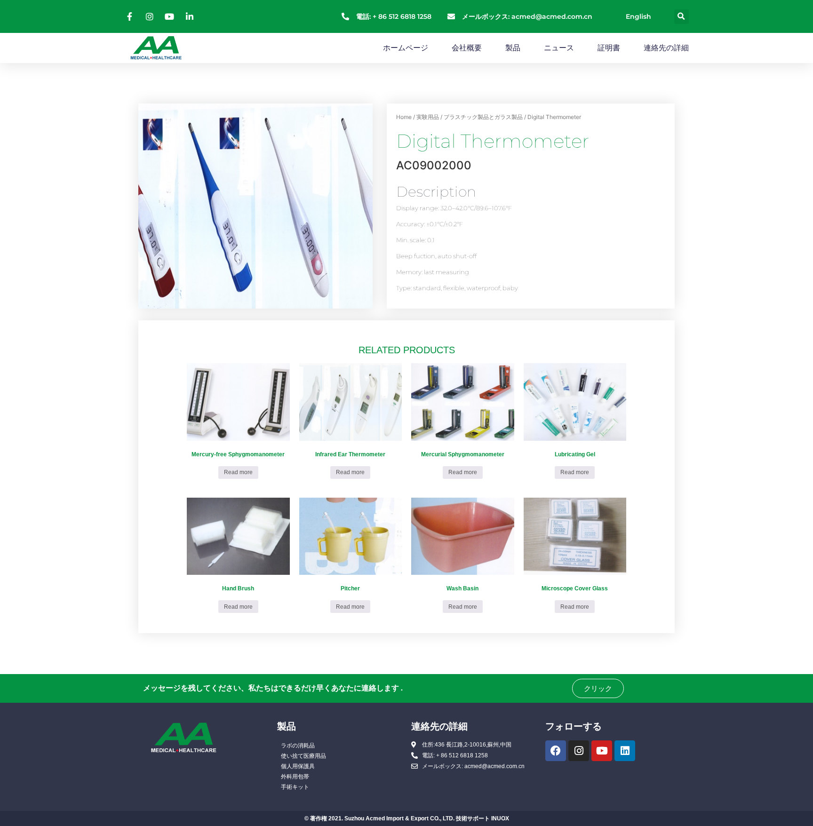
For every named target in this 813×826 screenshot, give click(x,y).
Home (404, 116)
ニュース (559, 47)
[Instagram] (578, 750)
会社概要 (467, 47)
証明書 (609, 47)
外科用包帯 (295, 776)
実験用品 (427, 116)
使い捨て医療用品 (303, 756)
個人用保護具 (298, 766)
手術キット (295, 787)
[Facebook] (555, 750)
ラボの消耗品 (298, 745)
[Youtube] (601, 750)
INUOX (500, 818)
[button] (681, 16)
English (638, 16)
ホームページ (405, 47)
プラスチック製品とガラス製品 (483, 116)
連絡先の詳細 (666, 47)
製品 (512, 47)
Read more (238, 472)
